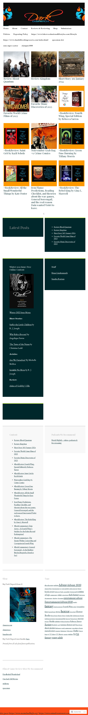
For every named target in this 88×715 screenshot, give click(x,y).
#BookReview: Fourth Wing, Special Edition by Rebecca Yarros (70, 115)
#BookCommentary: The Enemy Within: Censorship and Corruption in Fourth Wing (25, 541)
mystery (47, 621)
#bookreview (49, 585)
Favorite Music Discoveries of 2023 (41, 105)
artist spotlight (65, 588)
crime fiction (65, 595)
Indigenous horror (50, 619)
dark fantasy (74, 594)
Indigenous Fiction (78, 616)
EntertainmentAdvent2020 (59, 602)
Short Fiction (79, 625)
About (14, 28)
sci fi (74, 624)
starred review (50, 631)
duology (55, 598)
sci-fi (59, 625)
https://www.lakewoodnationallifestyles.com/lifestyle (54, 34)
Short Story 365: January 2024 (71, 80)
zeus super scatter (10, 45)
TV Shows (59, 634)
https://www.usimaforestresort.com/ (55, 713)
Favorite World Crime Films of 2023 (15, 114)
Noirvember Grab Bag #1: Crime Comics (43, 152)
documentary (48, 598)
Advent (63, 585)
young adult (57, 637)
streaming (57, 631)
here (27, 639)
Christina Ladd (73, 592)
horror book (73, 612)
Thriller (76, 631)
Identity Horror (62, 615)
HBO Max (58, 612)
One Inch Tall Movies (10, 679)
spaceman (6, 688)
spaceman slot (58, 40)
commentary (53, 595)
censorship (66, 592)
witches (70, 634)
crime (60, 595)
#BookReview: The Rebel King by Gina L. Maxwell (70, 190)
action (56, 585)
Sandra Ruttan (58, 279)
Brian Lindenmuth (60, 273)
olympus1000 (27, 45)
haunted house (51, 612)
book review (50, 591)
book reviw (57, 592)
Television (70, 631)
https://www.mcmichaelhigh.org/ (23, 713)
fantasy (49, 606)
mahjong (6, 683)
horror (65, 611)
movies (81, 618)
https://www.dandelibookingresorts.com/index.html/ (26, 40)
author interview (73, 588)
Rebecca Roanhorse (65, 621)
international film (60, 619)
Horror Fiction (54, 615)
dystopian (60, 598)
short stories (50, 627)
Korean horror (74, 619)
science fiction (66, 624)
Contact (24, 28)
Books (61, 592)
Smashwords (7, 634)
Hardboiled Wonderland (11, 674)
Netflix (51, 621)
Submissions (66, 28)
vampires (65, 634)
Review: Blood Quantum (11, 80)
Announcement (56, 588)
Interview (68, 619)
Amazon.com (7, 625)
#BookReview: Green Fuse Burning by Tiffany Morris (70, 153)
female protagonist (58, 607)
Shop (55, 28)
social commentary (66, 628)
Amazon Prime (48, 588)
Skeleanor (58, 628)
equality (75, 602)
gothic (74, 607)
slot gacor (4, 713)
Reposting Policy (20, 34)
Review (48, 624)
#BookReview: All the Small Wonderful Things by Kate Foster (15, 190)
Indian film (69, 616)
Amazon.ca (7, 630)
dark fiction (82, 595)
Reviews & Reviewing (40, 28)
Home (6, 28)
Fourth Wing (68, 606)
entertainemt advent (73, 598)
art (61, 588)
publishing (58, 621)
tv (48, 634)
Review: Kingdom (40, 78)
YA (74, 634)
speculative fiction (77, 628)
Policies (6, 34)
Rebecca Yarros (76, 621)
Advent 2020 (74, 585)
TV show (52, 634)
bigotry (79, 588)
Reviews (54, 625)
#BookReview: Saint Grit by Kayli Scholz (14, 152)
